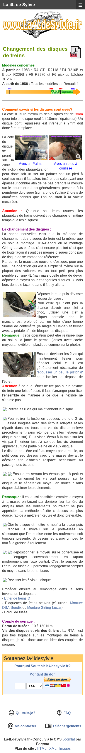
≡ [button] (80, 5)
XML (52, 748)
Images (65, 748)
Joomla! (69, 739)
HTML (41, 748)
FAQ (67, 713)
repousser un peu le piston (58, 372)
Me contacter (25, 726)
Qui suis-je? (25, 713)
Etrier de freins (15, 598)
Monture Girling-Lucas (44, 607)
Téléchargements (66, 726)
